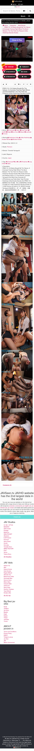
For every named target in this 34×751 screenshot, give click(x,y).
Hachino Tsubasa (9, 589)
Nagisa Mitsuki (8, 573)
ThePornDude (18, 1)
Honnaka (6, 545)
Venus (5, 552)
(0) (20, 84)
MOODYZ (6, 527)
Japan (10, 158)
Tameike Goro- (8, 547)
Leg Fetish (24, 130)
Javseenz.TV (22, 22)
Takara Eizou (7, 554)
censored (11, 506)
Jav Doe (6, 639)
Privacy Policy (8, 633)
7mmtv (5, 134)
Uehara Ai (6, 585)
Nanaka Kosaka (17, 139)
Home (6, 25)
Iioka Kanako (7, 571)
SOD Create (7, 529)
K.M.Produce (7, 538)
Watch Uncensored (9, 642)
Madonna (6, 532)
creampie (10, 162)
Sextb (5, 607)
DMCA (5, 635)
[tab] (7, 485)
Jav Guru (15, 132)
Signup (14, 4)
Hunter (6, 543)
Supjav (6, 616)
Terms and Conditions (10, 631)
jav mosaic (11, 508)
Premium (9, 147)
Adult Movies (21, 25)
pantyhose (24, 162)
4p (19, 162)
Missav (22, 132)
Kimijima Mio (7, 593)
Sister (18, 130)
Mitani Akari (7, 582)
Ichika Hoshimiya (25, 137)
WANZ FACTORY (9, 549)
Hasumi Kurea (8, 569)
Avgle (9, 132)
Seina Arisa (7, 587)
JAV (5, 641)
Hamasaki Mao (8, 578)
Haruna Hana (7, 580)
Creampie (11, 130)
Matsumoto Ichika (9, 576)
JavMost (6, 608)
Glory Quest (7, 541)
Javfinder (28, 132)
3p (16, 162)
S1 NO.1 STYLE (8, 525)
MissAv (23, 16)
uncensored (18, 506)
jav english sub (27, 506)
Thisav (6, 618)
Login (21, 4)
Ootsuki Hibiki (8, 584)
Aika (5, 567)
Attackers (6, 536)
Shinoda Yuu (7, 575)
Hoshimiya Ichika (14, 137)
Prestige (6, 530)
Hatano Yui (7, 565)
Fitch (5, 550)
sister (9, 163)
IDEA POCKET (8, 534)
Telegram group (8, 637)
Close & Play (17, 40)
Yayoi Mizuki (7, 591)
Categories (13, 25)
